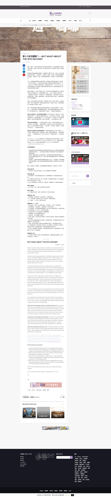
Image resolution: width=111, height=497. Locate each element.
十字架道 (73, 103)
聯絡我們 (22, 460)
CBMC (24, 62)
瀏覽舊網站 (22, 465)
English (79, 456)
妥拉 (84, 466)
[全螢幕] (87, 126)
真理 (75, 477)
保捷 (80, 460)
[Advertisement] (55, 2)
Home (21, 25)
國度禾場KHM (82, 464)
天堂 (75, 466)
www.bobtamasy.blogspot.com (53, 341)
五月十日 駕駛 (29, 416)
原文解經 (76, 464)
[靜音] (85, 126)
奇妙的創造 (80, 466)
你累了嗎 (76, 460)
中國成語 (76, 458)
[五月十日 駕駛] (29, 412)
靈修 (75, 481)
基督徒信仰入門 (74, 101)
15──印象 (62, 397)
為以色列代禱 (77, 475)
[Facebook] (78, 7)
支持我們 (75, 20)
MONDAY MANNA (85, 456)
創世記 (84, 462)
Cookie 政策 (22, 462)
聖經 (75, 479)
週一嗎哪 (29, 25)
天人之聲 (87, 464)
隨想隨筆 (40, 20)
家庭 (75, 468)
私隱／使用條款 (23, 464)
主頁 (30, 20)
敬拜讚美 (58, 20)
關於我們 (22, 456)
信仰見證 (46, 20)
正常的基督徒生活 (74, 104)
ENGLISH (80, 20)
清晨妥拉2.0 (77, 473)
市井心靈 (79, 468)
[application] (80, 122)
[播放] (73, 126)
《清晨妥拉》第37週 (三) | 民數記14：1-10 (58, 415)
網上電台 (34, 20)
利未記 (81, 462)
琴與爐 (82, 475)
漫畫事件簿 (82, 473)
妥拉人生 (88, 466)
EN (75, 456)
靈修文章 (79, 481)
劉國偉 (88, 462)
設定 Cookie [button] (67, 495)
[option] (80, 77)
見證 (83, 479)
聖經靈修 (64, 20)
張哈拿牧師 (84, 468)
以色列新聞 (85, 458)
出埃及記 (76, 462)
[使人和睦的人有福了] (43, 412)
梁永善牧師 (83, 470)
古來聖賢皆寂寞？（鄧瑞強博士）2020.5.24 (31, 397)
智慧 (79, 470)
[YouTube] (80, 7)
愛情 (89, 468)
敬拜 (75, 470)
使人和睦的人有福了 (43, 416)
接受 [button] (72, 495)
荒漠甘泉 (79, 479)
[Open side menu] (20, 20)
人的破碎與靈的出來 (75, 106)
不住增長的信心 (74, 107)
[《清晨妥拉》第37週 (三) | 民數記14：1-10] (57, 412)
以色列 (70, 20)
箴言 (82, 477)
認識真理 (52, 20)
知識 (79, 477)
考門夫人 (85, 477)
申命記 (86, 475)
